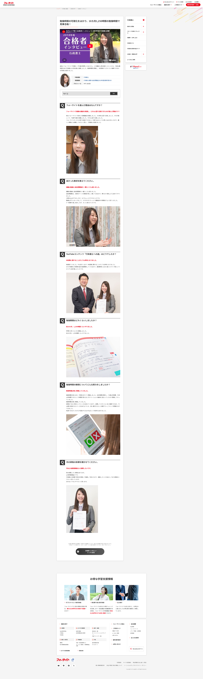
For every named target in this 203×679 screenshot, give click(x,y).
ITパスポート (95, 644)
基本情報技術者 (95, 642)
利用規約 (119, 662)
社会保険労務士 (63, 631)
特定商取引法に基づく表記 (139, 662)
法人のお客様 (188, 1)
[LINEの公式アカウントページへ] (64, 666)
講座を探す (167, 4)
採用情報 (132, 633)
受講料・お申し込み (132, 37)
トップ (58, 8)
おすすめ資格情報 (65, 650)
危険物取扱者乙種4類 (80, 633)
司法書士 (62, 635)
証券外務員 (78, 631)
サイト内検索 (180, 1)
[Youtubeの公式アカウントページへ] (58, 666)
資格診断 (81, 650)
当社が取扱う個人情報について (114, 665)
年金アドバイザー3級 (96, 636)
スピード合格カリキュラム (133, 32)
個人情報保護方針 (100, 665)
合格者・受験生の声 (132, 54)
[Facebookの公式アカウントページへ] (69, 666)
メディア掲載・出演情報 (135, 631)
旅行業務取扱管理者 (64, 644)
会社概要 (196, 1)
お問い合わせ (115, 635)
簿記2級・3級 (95, 631)
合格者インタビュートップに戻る (91, 551)
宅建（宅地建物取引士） (81, 642)
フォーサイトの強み (155, 5)
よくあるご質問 (131, 59)
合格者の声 (72, 8)
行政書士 (86, 77)
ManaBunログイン (169, 1)
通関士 (61, 642)
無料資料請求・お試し (193, 5)
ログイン (135, 68)
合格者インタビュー (82, 8)
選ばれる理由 (130, 26)
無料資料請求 (117, 639)
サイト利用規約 (127, 662)
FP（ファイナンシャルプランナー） (99, 633)
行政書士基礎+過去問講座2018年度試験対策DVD (98, 80)
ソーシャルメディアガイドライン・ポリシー (135, 665)
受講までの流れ (115, 631)
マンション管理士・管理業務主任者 (82, 645)
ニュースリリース (134, 628)
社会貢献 (132, 626)
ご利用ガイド (178, 4)
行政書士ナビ (130, 43)
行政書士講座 (65, 8)
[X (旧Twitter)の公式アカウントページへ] (74, 666)
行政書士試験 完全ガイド (133, 48)
